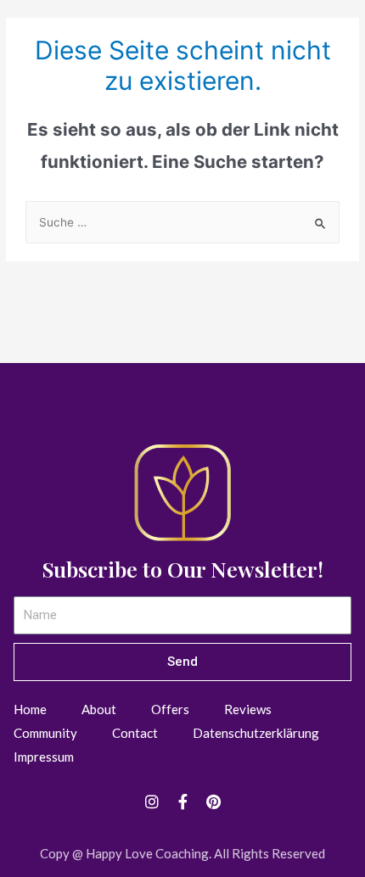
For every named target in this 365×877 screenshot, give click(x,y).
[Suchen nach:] (182, 222)
